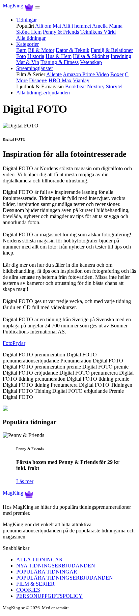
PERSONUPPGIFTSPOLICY (49, 596)
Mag (13, 5)
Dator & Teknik (72, 50)
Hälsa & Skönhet (91, 56)
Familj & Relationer (112, 50)
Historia (35, 56)
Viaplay (81, 80)
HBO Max (60, 80)
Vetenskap (91, 62)
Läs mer (24, 481)
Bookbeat (75, 86)
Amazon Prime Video (86, 74)
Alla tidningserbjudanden (43, 92)
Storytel (114, 86)
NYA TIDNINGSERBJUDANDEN (55, 565)
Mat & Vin (27, 62)
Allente (54, 74)
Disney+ (38, 80)
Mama (115, 26)
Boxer (116, 74)
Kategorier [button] (27, 44)
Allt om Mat (48, 26)
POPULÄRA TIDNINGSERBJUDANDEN (64, 578)
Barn (21, 50)
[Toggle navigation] (37, 7)
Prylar (18, 343)
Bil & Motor (41, 50)
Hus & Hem (59, 56)
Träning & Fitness (59, 62)
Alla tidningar (31, 38)
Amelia (100, 26)
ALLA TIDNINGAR (39, 559)
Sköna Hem (28, 32)
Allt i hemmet (76, 26)
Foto (21, 56)
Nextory (96, 86)
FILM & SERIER (35, 584)
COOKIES (28, 590)
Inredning (121, 56)
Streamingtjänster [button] (34, 68)
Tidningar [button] (26, 20)
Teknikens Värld (98, 32)
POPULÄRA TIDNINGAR (46, 572)
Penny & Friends (61, 32)
